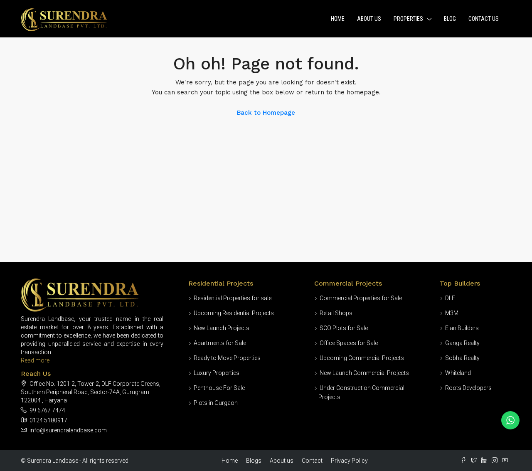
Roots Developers (468, 388)
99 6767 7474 (47, 410)
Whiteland (458, 373)
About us (281, 460)
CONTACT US (483, 18)
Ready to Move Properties (227, 358)
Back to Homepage (266, 112)
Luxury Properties (216, 373)
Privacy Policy (349, 460)
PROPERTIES (408, 18)
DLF (450, 298)
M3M (451, 313)
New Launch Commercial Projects (364, 373)
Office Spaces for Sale (349, 343)
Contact (312, 460)
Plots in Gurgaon (216, 402)
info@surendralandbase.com (68, 430)
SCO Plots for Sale (344, 328)
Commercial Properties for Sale (361, 298)
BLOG (450, 18)
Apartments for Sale (220, 343)
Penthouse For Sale (219, 388)
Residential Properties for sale (232, 298)
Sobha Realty (462, 358)
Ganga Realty (462, 343)
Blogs (253, 460)
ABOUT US (369, 18)
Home (338, 18)
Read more (35, 360)
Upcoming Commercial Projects (362, 358)
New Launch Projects (221, 328)
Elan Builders (462, 328)
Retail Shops (336, 313)
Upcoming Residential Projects (234, 313)
